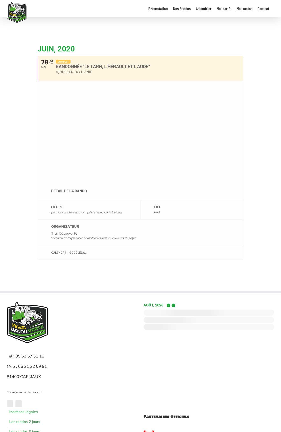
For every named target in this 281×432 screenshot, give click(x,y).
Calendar (58, 252)
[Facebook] (10, 403)
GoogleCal (77, 252)
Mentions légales (23, 411)
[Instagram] (18, 403)
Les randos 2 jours (24, 421)
